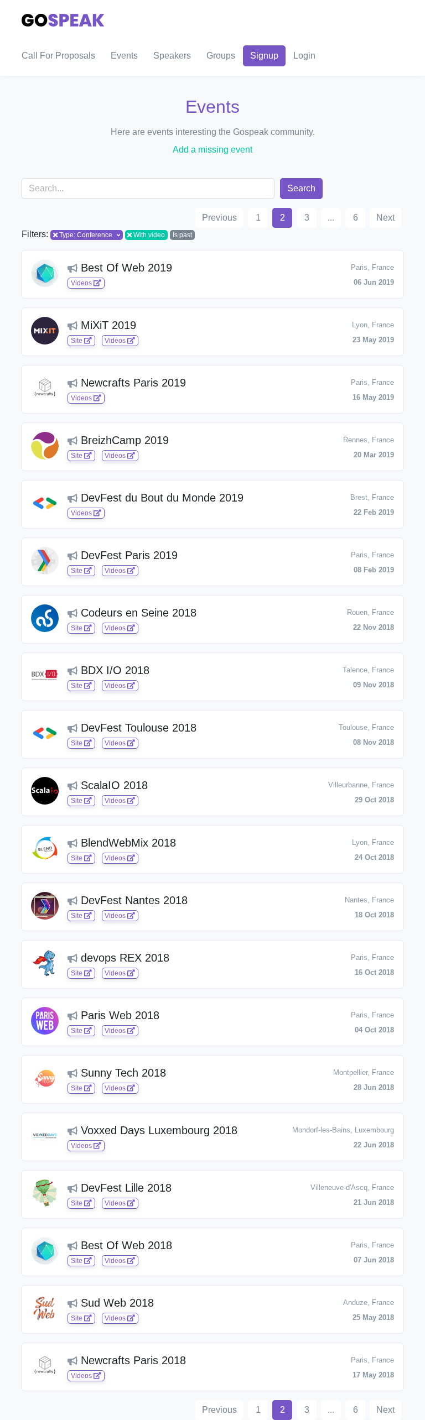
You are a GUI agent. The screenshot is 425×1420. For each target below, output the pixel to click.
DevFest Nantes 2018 (132, 900)
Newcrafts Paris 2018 (131, 1360)
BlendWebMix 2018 (126, 843)
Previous (219, 217)
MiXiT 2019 (106, 325)
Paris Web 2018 (118, 1015)
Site (77, 340)
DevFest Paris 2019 (127, 555)
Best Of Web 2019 (124, 268)
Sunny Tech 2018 (121, 1073)
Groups (220, 55)
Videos (82, 283)
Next (385, 217)
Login (304, 55)
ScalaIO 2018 (112, 785)
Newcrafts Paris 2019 (131, 383)
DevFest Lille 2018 (124, 1188)
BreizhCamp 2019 (123, 440)
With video (149, 235)
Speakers (172, 55)
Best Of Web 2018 (124, 1245)
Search (301, 188)
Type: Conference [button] (85, 235)
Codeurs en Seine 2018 (136, 613)
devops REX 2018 (123, 958)
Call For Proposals (58, 55)
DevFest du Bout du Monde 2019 (160, 498)
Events (124, 55)
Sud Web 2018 (115, 1303)
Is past (182, 235)
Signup (264, 55)
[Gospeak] (63, 18)
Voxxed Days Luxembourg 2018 (157, 1130)
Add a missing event (212, 149)
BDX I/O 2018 (113, 670)
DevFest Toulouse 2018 (136, 728)
